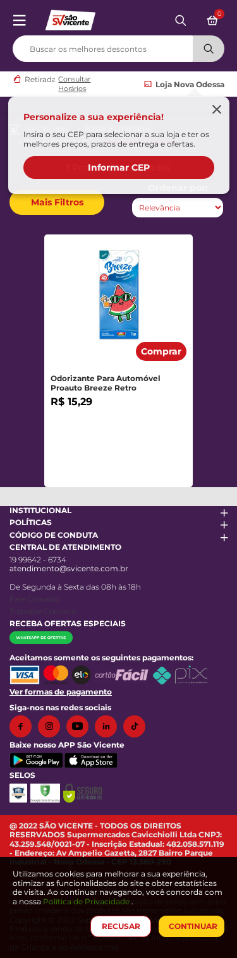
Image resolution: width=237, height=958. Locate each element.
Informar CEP (119, 167)
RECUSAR (121, 926)
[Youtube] (80, 726)
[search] (118, 46)
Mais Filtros (57, 202)
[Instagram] (52, 726)
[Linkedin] (109, 726)
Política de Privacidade (87, 901)
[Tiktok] (137, 726)
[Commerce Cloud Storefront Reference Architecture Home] (70, 19)
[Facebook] (23, 726)
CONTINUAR (193, 926)
